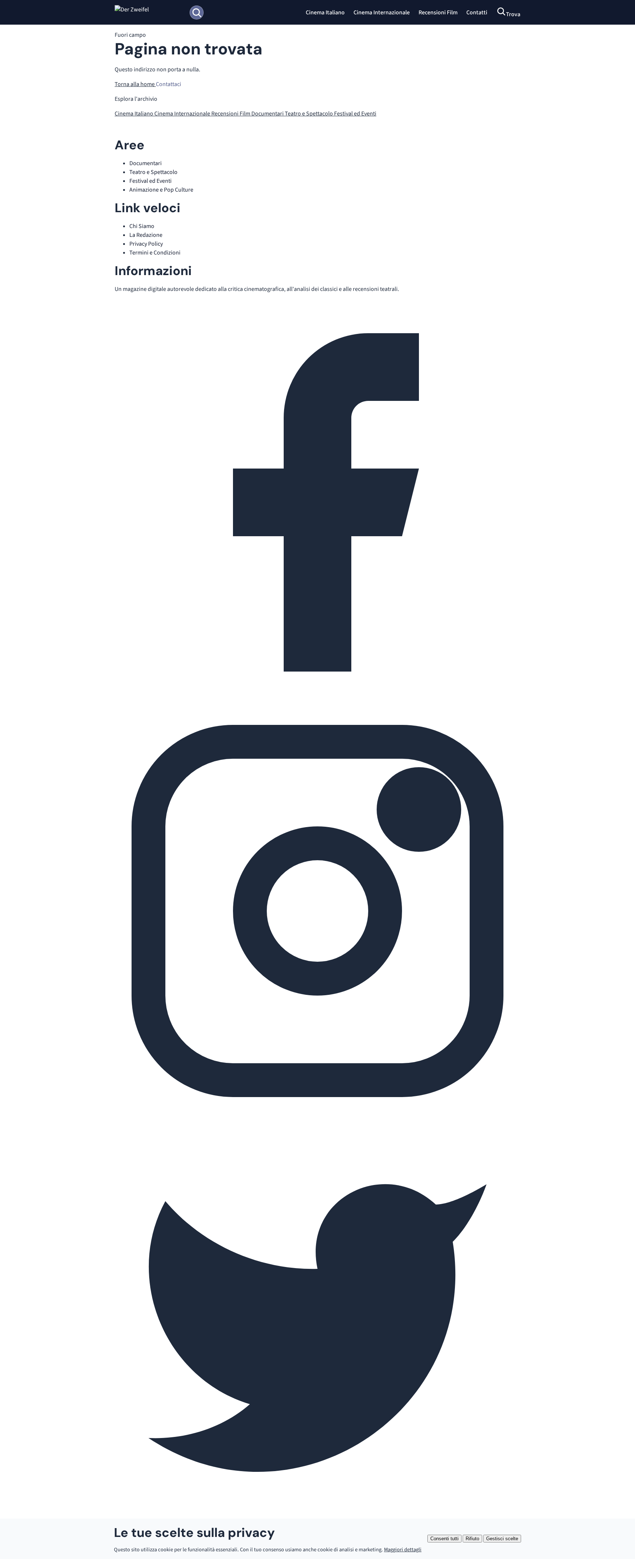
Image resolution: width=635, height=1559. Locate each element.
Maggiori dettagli (402, 1549)
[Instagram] (317, 1112)
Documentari (268, 114)
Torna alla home (135, 84)
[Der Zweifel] (149, 12)
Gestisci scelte (502, 1538)
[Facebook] (317, 704)
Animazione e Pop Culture (161, 190)
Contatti (476, 12)
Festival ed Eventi (355, 114)
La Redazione (145, 235)
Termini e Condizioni (154, 253)
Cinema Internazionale (382, 12)
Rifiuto (472, 1538)
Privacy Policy (146, 244)
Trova (513, 14)
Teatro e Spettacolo (309, 114)
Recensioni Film (438, 12)
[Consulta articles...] (197, 12)
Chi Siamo (141, 226)
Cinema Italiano (325, 12)
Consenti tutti (444, 1538)
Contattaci (168, 84)
